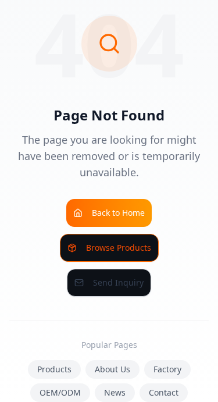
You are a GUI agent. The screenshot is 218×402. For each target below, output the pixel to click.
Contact (163, 392)
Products (54, 369)
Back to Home (118, 212)
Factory (167, 369)
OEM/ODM (60, 392)
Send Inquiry (118, 282)
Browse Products (118, 247)
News (115, 392)
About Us (112, 369)
